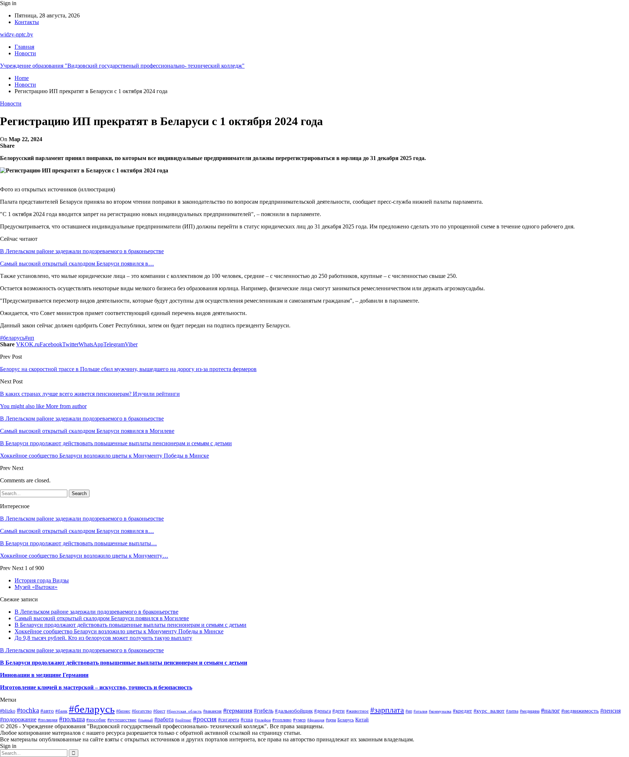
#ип (29, 338)
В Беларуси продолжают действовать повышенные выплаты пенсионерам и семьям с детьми (130, 625)
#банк (61, 711)
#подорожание (18, 719)
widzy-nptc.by (16, 34)
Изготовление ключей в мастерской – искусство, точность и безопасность (96, 687)
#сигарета (228, 719)
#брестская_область (184, 711)
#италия (420, 711)
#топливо (282, 719)
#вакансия (212, 711)
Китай (362, 719)
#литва (512, 711)
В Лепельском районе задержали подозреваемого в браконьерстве (82, 251)
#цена (331, 719)
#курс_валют (489, 711)
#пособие (96, 719)
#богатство (142, 711)
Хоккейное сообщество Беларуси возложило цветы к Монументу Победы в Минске (119, 631)
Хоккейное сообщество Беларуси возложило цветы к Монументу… (84, 556)
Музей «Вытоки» (36, 587)
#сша (247, 719)
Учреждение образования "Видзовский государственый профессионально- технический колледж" (122, 66)
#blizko (7, 711)
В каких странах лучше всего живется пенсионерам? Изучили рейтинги (90, 394)
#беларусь (12, 338)
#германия (237, 710)
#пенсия (610, 711)
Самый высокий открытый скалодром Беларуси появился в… (77, 263)
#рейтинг (183, 720)
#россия (205, 719)
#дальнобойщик (294, 711)
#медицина (529, 711)
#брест (159, 711)
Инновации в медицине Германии (44, 675)
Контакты (27, 22)
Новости (25, 53)
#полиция (48, 719)
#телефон (262, 720)
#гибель (263, 711)
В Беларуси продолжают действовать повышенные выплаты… (78, 543)
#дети (338, 711)
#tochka (28, 710)
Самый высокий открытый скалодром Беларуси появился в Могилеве (102, 618)
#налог (550, 710)
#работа (164, 719)
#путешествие (122, 719)
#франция (315, 720)
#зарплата (387, 710)
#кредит (462, 711)
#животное (357, 711)
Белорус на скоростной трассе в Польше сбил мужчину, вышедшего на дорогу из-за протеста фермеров (128, 369)
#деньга (322, 711)
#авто (47, 711)
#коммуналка (440, 711)
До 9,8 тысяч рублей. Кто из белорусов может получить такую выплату (103, 638)
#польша (72, 719)
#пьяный (145, 720)
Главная (24, 47)
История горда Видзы (42, 580)
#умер (299, 719)
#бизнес (123, 711)
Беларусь (345, 720)
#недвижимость (580, 711)
